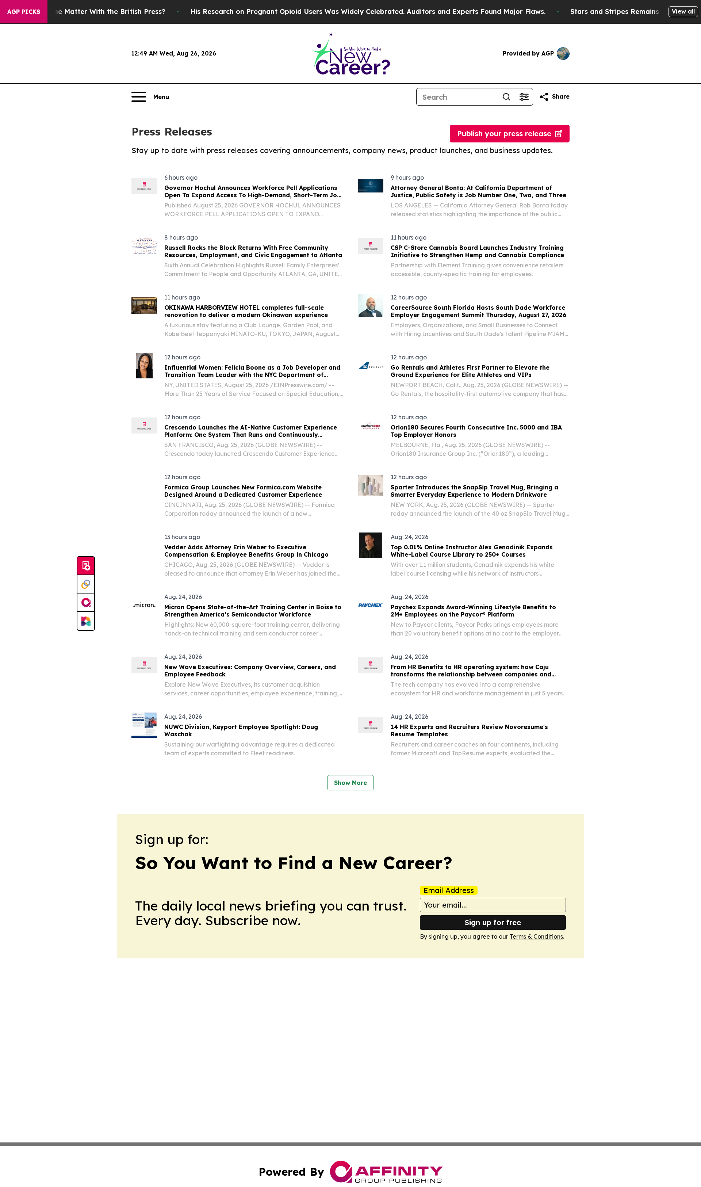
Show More (350, 782)
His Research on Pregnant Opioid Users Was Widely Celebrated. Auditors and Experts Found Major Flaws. (367, 11)
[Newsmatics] (85, 621)
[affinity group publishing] (85, 603)
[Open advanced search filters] (524, 96)
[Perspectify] (85, 584)
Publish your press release (504, 133)
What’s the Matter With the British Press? (95, 11)
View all (683, 11)
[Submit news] (85, 566)
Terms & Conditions (536, 936)
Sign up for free (493, 922)
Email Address (449, 890)
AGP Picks (23, 11)
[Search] (506, 96)
